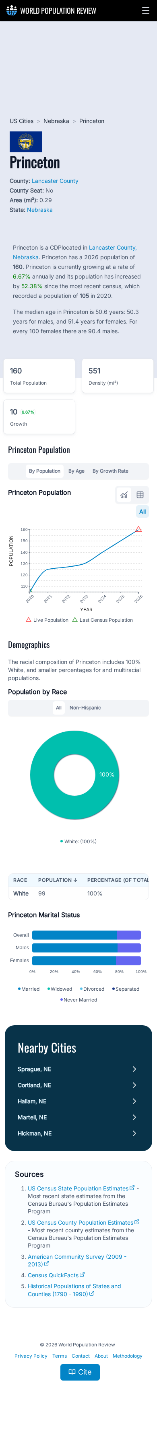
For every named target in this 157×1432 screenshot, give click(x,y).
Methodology (128, 1356)
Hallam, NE (32, 1101)
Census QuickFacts (53, 1275)
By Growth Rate (110, 471)
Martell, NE (32, 1117)
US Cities (21, 120)
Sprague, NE (34, 1068)
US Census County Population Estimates (80, 1222)
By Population (44, 471)
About (101, 1356)
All (142, 511)
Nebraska (56, 120)
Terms (59, 1356)
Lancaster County (55, 180)
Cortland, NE (34, 1085)
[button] (146, 10)
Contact (81, 1356)
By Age (76, 471)
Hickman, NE (35, 1133)
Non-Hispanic (85, 708)
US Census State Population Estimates (78, 1188)
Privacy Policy (31, 1356)
